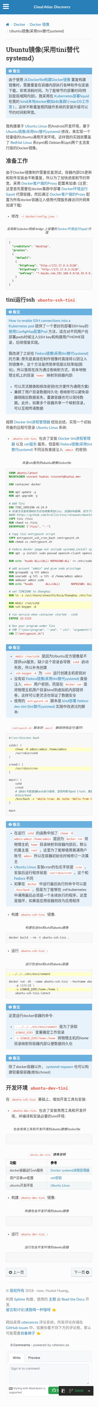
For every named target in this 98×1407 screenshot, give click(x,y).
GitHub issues (17, 1328)
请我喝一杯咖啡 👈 (40, 1310)
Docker (19, 24)
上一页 (18, 1272)
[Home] (7, 24)
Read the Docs (73, 1299)
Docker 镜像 (39, 24)
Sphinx (19, 1299)
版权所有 (17, 1291)
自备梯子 (28, 1333)
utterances (29, 1322)
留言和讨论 (15, 1310)
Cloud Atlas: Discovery (52, 7)
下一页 (80, 1272)
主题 (52, 1299)
